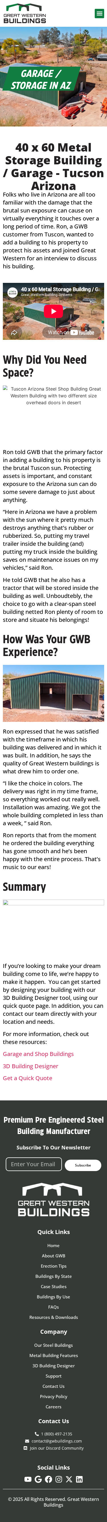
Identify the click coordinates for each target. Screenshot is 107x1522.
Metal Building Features (53, 1355)
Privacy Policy (53, 1396)
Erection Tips (53, 1266)
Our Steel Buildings (53, 1345)
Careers (53, 1406)
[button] (99, 13)
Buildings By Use (53, 1297)
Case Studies (53, 1286)
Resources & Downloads (53, 1317)
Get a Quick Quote (27, 1078)
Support (54, 1376)
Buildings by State (53, 1276)
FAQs (53, 1307)
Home (53, 1245)
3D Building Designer (30, 1066)
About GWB (53, 1256)
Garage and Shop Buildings (38, 1054)
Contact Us (53, 1386)
